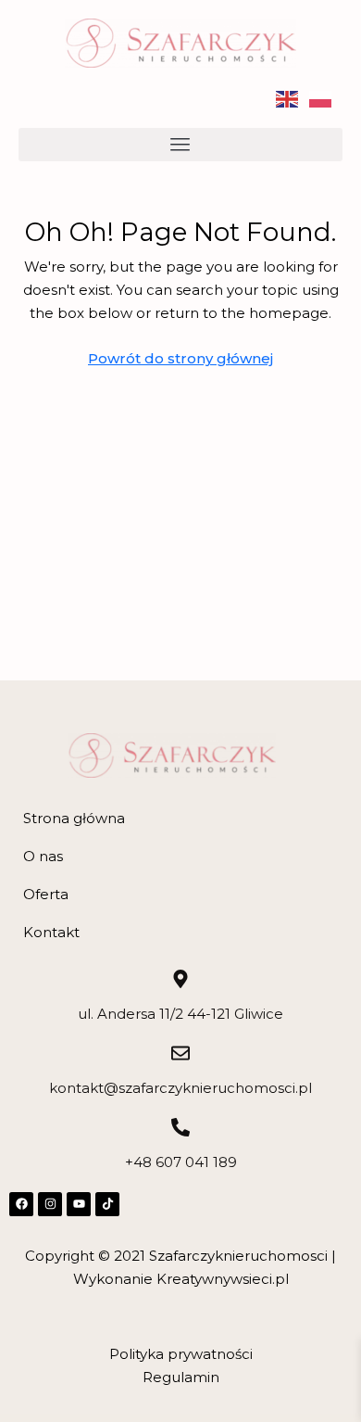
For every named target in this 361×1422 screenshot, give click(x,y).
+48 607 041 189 (181, 1162)
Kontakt (51, 932)
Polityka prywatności (181, 1354)
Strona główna (74, 818)
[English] (292, 98)
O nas (43, 856)
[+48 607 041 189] (180, 1127)
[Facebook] (21, 1204)
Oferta (45, 894)
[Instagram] (50, 1204)
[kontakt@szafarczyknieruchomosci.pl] (180, 1053)
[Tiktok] (107, 1204)
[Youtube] (79, 1204)
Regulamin (181, 1377)
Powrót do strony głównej (180, 358)
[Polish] (325, 98)
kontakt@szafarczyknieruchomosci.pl (180, 1088)
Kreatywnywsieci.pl (222, 1279)
